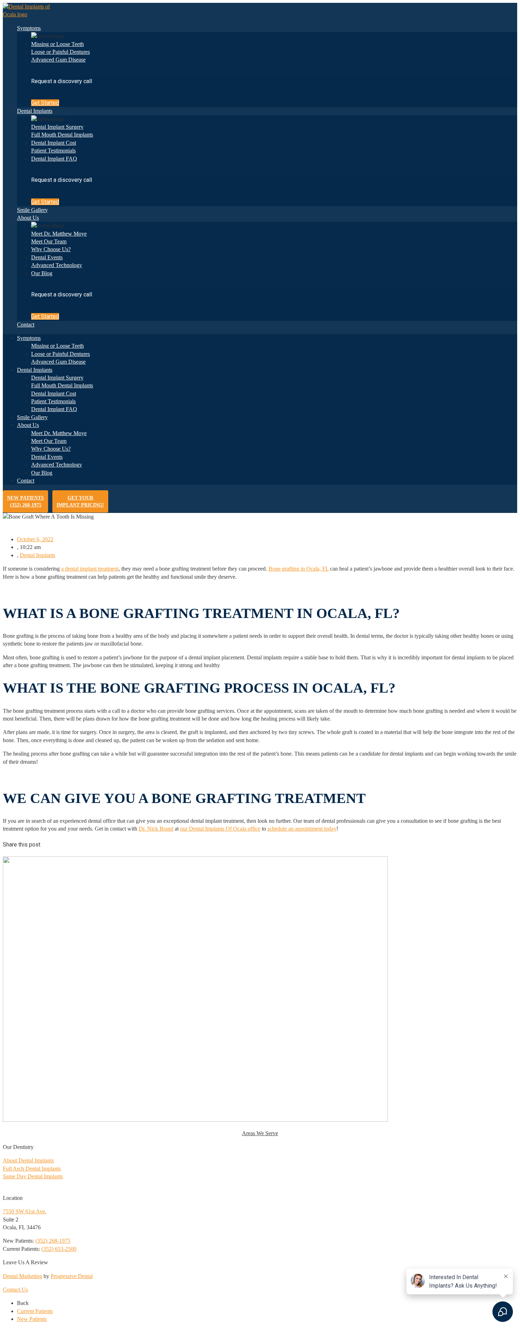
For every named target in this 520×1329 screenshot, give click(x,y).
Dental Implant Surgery (57, 127)
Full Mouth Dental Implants (62, 135)
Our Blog (41, 273)
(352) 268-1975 (52, 1241)
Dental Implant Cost (53, 143)
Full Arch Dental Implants (32, 1169)
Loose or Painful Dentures (60, 52)
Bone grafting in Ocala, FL (298, 569)
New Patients (25, 501)
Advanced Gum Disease (58, 60)
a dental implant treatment (90, 569)
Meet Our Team (49, 241)
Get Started (45, 102)
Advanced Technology (56, 265)
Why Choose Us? (51, 249)
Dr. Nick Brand (156, 829)
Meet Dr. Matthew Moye (59, 234)
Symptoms (29, 28)
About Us (28, 218)
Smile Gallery (32, 210)
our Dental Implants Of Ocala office (220, 829)
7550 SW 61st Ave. (24, 1211)
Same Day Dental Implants (33, 1176)
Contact (25, 325)
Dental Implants (34, 111)
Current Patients (35, 1311)
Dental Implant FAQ (54, 159)
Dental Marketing (22, 1276)
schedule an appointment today (301, 829)
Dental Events (47, 257)
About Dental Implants (28, 1160)
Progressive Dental (72, 1276)
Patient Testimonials (53, 151)
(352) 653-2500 (58, 1249)
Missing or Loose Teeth (57, 44)
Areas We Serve (260, 1133)
